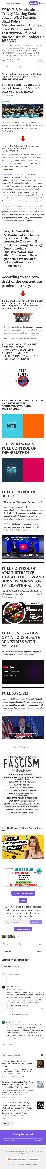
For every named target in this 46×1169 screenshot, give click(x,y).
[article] (23, 1069)
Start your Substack (17, 1159)
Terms (32, 1151)
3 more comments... (9, 1044)
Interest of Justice (13, 59)
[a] (40, 1105)
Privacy (25, 1151)
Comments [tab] (7, 967)
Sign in (41, 3)
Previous (8, 952)
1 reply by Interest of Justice (18, 1015)
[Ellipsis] (43, 986)
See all (6, 1123)
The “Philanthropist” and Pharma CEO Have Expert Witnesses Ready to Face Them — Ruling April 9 (17, 1070)
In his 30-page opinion (10, 174)
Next (39, 952)
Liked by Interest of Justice (16, 989)
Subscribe (33, 3)
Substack (12, 1164)
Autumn (9, 1022)
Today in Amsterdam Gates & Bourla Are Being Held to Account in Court (17, 1064)
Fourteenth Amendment (15, 200)
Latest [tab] (10, 1055)
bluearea (9, 987)
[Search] (42, 1055)
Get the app (33, 1159)
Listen (41, 61)
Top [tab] (4, 1055)
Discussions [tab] (18, 1055)
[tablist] (11, 967)
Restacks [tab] (16, 967)
